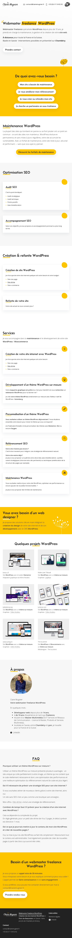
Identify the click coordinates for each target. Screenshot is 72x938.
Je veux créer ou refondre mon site (36, 99)
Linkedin (16, 732)
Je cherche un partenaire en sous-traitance (36, 106)
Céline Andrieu (15, 612)
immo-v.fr (6, 572)
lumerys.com (42, 607)
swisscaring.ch (7, 642)
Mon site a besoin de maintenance (36, 84)
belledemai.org (7, 607)
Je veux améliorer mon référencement (36, 91)
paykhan (48, 578)
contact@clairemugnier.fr (13, 888)
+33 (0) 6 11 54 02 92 (10, 932)
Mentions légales (54, 917)
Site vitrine (11, 282)
